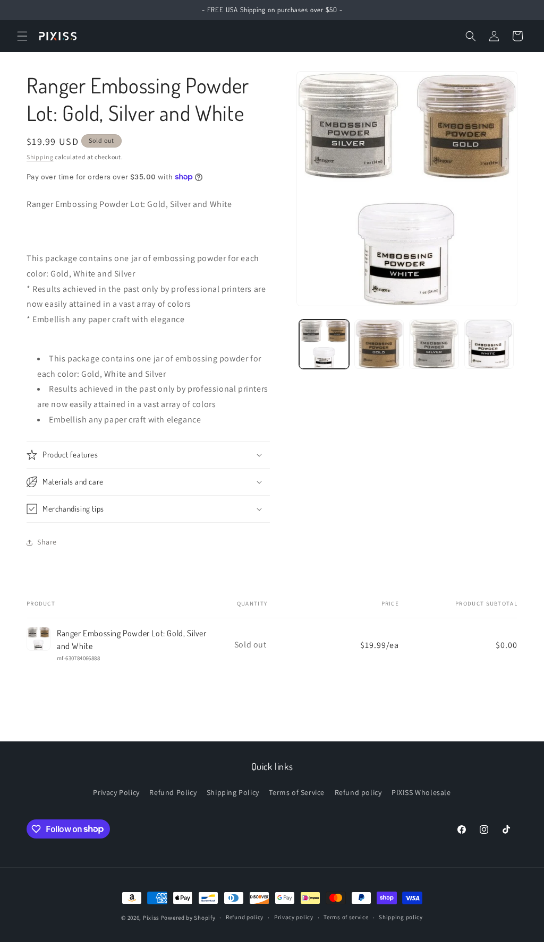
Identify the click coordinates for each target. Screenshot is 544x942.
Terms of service (346, 917)
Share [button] (47, 542)
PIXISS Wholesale (421, 792)
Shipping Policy (233, 792)
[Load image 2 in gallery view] (379, 344)
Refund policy (358, 792)
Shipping (40, 157)
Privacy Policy (116, 792)
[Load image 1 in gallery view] (323, 344)
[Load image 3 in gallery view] (433, 344)
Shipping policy (401, 917)
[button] (22, 36)
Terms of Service (297, 792)
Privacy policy (293, 917)
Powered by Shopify (188, 917)
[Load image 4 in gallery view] (489, 344)
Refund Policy (173, 792)
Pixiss (151, 917)
